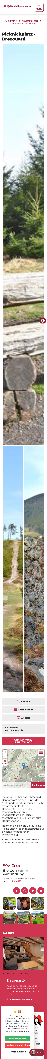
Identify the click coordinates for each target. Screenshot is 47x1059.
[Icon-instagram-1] (24, 890)
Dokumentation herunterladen (23, 741)
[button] (19, 999)
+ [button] (5, 752)
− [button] (5, 756)
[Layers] (41, 753)
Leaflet (42, 776)
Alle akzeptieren (17, 1038)
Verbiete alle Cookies (18, 1045)
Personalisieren (17, 1052)
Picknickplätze (30, 21)
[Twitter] (32, 890)
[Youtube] (40, 890)
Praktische (11, 21)
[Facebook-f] (16, 890)
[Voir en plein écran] (5, 761)
